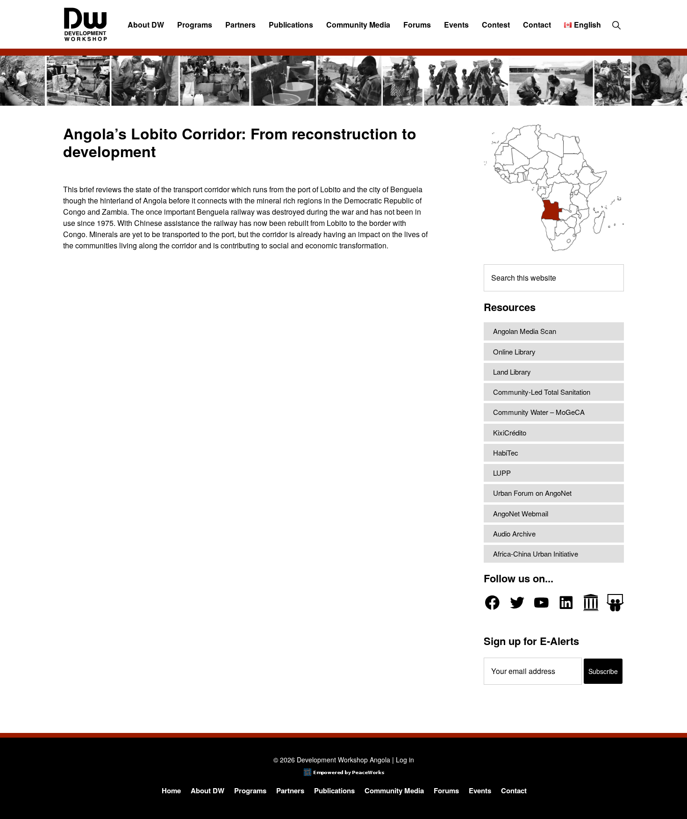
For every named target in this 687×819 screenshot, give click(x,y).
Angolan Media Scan (524, 331)
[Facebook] (492, 602)
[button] (616, 25)
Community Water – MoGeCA (539, 412)
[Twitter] (517, 602)
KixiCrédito (509, 432)
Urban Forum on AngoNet (532, 493)
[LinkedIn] (566, 602)
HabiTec (505, 452)
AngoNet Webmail (520, 513)
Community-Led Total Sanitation (541, 392)
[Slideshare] (615, 602)
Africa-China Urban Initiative (535, 553)
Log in (405, 759)
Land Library (512, 372)
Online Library (514, 351)
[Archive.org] (591, 602)
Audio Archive (514, 533)
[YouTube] (541, 602)
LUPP (502, 473)
